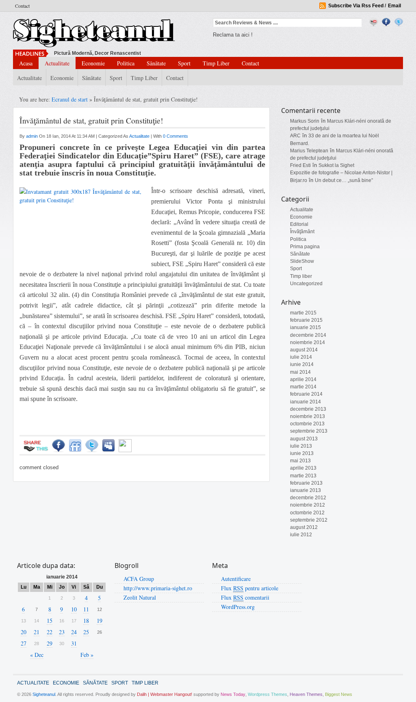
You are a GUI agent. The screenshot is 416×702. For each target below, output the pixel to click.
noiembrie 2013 (307, 416)
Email (394, 6)
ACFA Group (139, 579)
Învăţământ (302, 231)
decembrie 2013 (308, 409)
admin (32, 136)
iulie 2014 (301, 357)
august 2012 (304, 527)
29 (49, 643)
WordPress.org (238, 607)
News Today (233, 694)
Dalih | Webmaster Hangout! (164, 694)
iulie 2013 (301, 446)
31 (74, 643)
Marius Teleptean (309, 151)
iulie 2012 (301, 534)
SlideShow (302, 261)
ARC (295, 136)
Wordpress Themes (267, 694)
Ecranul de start (70, 99)
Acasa (25, 63)
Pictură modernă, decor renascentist (97, 53)
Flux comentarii (245, 597)
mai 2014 (300, 372)
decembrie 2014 (308, 335)
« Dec (36, 655)
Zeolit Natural (140, 597)
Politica (125, 63)
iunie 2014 (302, 364)
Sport (184, 63)
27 (23, 643)
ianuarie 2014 (305, 402)
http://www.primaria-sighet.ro (158, 588)
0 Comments (175, 136)
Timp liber (216, 63)
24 (74, 632)
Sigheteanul (43, 694)
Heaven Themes (306, 694)
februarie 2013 (306, 483)
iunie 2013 (302, 453)
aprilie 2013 (303, 468)
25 (86, 632)
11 (86, 609)
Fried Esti (300, 165)
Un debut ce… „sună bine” (344, 180)
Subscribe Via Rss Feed (356, 6)
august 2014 (304, 350)
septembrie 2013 (308, 431)
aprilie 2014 (303, 379)
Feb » (86, 655)
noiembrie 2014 (307, 342)
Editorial (299, 224)
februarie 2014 (306, 394)
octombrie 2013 (307, 424)
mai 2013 (300, 461)
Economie (93, 63)
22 (49, 632)
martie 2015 (303, 313)
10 (74, 609)
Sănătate (156, 63)
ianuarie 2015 (305, 327)
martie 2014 (303, 387)
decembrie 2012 (308, 497)
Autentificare (236, 579)
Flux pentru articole (249, 588)
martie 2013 (303, 476)
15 (49, 620)
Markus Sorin (304, 121)
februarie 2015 (306, 320)
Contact (22, 5)
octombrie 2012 (307, 513)
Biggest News (338, 694)
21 (36, 632)
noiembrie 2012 (307, 505)
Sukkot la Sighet (336, 165)
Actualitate (57, 63)
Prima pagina (305, 246)
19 (99, 620)
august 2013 (304, 439)
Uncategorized (306, 283)
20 (23, 632)
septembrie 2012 (308, 520)
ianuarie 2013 (305, 490)
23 (62, 632)
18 (86, 620)
